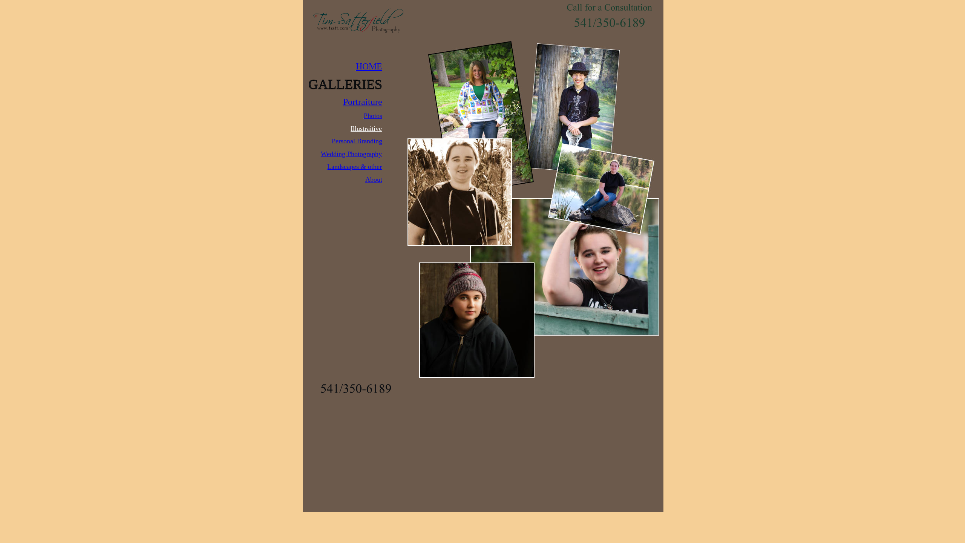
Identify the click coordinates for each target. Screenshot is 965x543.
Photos (373, 116)
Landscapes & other (354, 166)
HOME (369, 66)
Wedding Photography (351, 154)
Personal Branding (357, 141)
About (373, 179)
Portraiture (362, 102)
